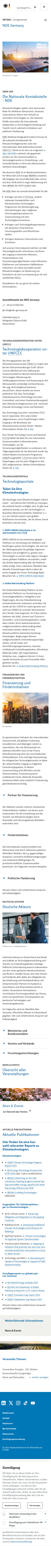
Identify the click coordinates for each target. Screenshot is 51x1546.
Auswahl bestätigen (12, 1505)
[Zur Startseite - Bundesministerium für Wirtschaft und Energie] (8, 6)
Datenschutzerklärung (21, 1541)
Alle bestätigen (35, 1505)
